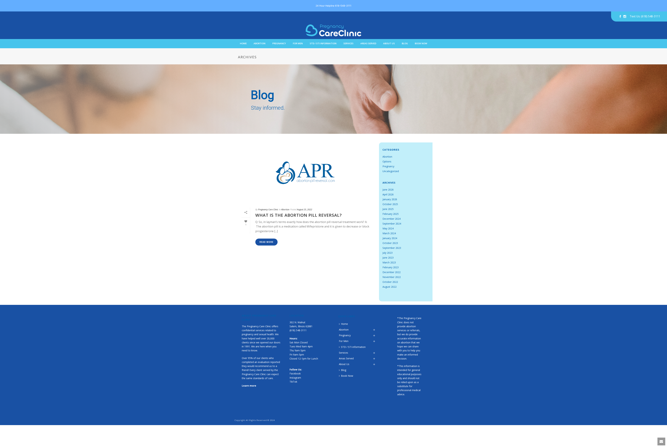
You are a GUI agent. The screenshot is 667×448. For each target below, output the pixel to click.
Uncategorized (390, 171)
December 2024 (391, 218)
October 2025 (390, 204)
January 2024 (389, 238)
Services (348, 43)
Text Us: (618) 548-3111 (645, 16)
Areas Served (368, 43)
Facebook (295, 373)
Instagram (295, 377)
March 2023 (389, 262)
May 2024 (388, 228)
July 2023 (387, 252)
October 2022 (390, 282)
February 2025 (390, 213)
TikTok (293, 381)
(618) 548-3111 (298, 330)
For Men (298, 43)
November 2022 (391, 277)
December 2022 (391, 272)
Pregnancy (279, 43)
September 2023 (391, 248)
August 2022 (389, 286)
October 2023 (390, 243)
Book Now (421, 43)
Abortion (259, 43)
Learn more (249, 385)
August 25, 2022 (304, 209)
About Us (389, 43)
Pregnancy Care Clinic (268, 209)
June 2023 (388, 257)
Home (243, 43)
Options (386, 161)
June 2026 (388, 189)
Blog (405, 43)
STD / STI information (323, 43)
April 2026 (388, 194)
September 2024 (391, 223)
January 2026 (389, 199)
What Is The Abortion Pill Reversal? (298, 215)
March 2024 (389, 233)
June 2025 (388, 209)
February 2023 (390, 267)
